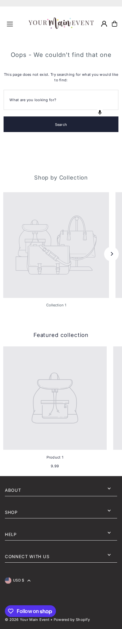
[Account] (104, 24)
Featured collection (61, 335)
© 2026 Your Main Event (27, 619)
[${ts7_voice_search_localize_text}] (100, 112)
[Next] (111, 254)
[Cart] (114, 24)
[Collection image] (56, 245)
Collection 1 (56, 305)
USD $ (18, 580)
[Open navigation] (15, 23)
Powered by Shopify (72, 619)
